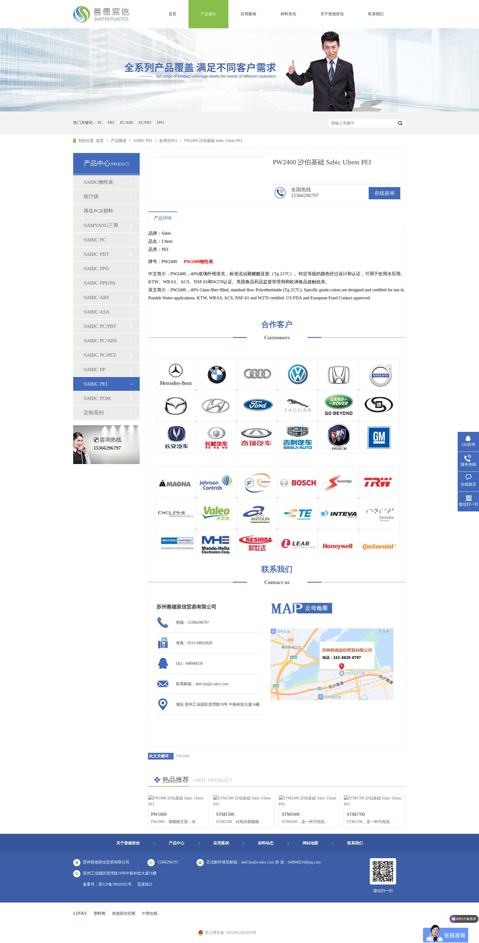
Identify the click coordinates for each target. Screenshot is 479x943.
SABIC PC (95, 240)
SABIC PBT (96, 254)
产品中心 (176, 843)
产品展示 (208, 14)
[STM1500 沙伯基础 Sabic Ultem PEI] (243, 801)
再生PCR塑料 (98, 211)
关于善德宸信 (332, 14)
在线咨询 (384, 193)
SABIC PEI (143, 141)
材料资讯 (288, 14)
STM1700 (356, 814)
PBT (111, 123)
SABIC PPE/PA (100, 283)
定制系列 (94, 413)
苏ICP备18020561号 (115, 884)
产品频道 (119, 141)
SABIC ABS (96, 297)
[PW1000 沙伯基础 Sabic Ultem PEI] (178, 801)
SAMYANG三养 (101, 225)
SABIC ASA (96, 312)
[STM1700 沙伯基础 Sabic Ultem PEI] (374, 801)
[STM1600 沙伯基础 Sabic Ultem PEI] (309, 801)
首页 (172, 14)
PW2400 (183, 756)
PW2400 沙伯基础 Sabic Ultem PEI (213, 141)
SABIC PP (94, 369)
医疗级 (91, 196)
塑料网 (99, 913)
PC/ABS (126, 123)
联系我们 (376, 14)
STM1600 (291, 814)
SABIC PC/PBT (100, 326)
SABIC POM (97, 398)
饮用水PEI (168, 141)
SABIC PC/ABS (100, 340)
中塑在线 (149, 913)
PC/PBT (145, 123)
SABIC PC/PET (100, 355)
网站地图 (310, 843)
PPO (160, 123)
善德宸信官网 (123, 913)
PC (100, 123)
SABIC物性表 (98, 182)
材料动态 (266, 843)
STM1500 (225, 814)
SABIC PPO (96, 268)
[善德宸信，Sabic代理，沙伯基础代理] (101, 21)
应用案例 (248, 14)
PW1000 (159, 814)
